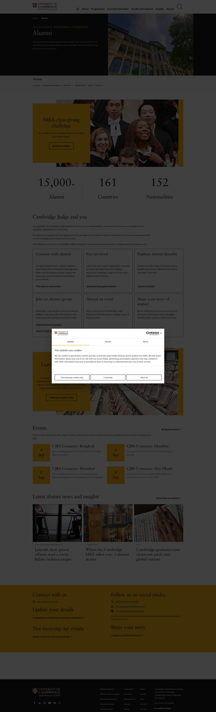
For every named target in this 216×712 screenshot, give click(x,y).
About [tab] (145, 341)
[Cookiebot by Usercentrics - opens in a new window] (151, 333)
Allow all (144, 377)
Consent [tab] (70, 341)
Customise (108, 377)
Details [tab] (108, 341)
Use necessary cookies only (72, 377)
